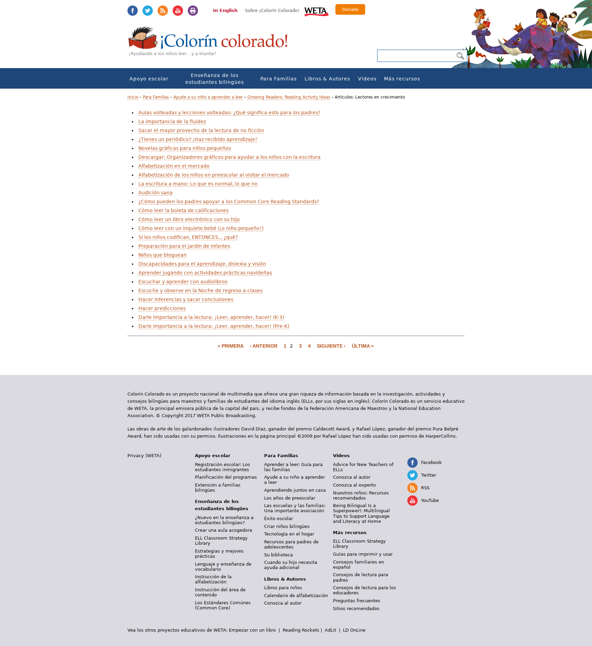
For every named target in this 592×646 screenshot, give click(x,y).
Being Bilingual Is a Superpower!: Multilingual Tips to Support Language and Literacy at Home (361, 513)
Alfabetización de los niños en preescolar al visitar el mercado (213, 175)
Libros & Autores (327, 78)
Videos (367, 78)
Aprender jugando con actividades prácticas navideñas (205, 272)
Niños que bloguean (162, 255)
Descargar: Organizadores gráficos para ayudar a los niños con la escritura (229, 157)
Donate (350, 9)
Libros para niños (283, 587)
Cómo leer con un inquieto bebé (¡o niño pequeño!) (200, 228)
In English (225, 10)
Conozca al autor (282, 603)
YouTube (178, 10)
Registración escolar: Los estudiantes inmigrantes (222, 467)
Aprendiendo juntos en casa (295, 490)
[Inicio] (211, 44)
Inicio (132, 97)
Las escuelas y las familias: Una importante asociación (294, 508)
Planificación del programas (226, 477)
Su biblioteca (278, 554)
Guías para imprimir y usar (363, 554)
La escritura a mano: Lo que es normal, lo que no (198, 183)
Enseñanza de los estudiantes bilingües (214, 79)
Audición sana (155, 192)
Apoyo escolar (149, 78)
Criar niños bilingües (287, 526)
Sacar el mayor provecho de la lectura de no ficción (201, 130)
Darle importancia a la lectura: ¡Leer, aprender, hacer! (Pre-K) (213, 326)
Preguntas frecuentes (356, 600)
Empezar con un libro (252, 630)
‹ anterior (264, 346)
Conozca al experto (354, 485)
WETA (316, 11)
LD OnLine (354, 630)
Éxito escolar (278, 518)
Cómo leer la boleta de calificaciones (183, 210)
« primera (231, 346)
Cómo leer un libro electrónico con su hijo (189, 219)
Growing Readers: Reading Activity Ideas (288, 97)
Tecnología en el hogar (289, 534)
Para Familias (278, 78)
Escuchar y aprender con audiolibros (182, 281)
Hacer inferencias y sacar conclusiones (185, 299)
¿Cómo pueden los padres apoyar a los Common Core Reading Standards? (228, 201)
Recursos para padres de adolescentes (291, 544)
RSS (163, 10)
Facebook (132, 10)
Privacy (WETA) (144, 455)
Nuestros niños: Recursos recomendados (361, 495)
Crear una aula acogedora (223, 530)
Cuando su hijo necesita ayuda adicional (290, 565)
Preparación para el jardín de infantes (184, 246)
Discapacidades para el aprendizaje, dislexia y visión (202, 264)
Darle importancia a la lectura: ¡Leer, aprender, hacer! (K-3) (211, 317)
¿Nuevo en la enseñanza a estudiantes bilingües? (224, 520)
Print (193, 10)
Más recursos (402, 78)
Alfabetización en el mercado (174, 166)
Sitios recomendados (356, 608)
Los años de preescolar (289, 498)
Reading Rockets (301, 630)
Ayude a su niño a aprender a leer (208, 97)
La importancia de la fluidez (172, 121)
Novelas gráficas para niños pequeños (184, 148)
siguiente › (331, 346)
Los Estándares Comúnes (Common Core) (223, 605)
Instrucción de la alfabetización (213, 579)
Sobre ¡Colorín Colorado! (272, 10)
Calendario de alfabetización (296, 595)
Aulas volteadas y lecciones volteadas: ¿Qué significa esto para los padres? (229, 112)
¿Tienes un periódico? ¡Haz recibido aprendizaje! (197, 139)
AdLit (330, 630)
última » (363, 346)
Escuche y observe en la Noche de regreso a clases (200, 290)
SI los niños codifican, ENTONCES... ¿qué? (188, 237)
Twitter (148, 10)
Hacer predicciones (162, 308)
